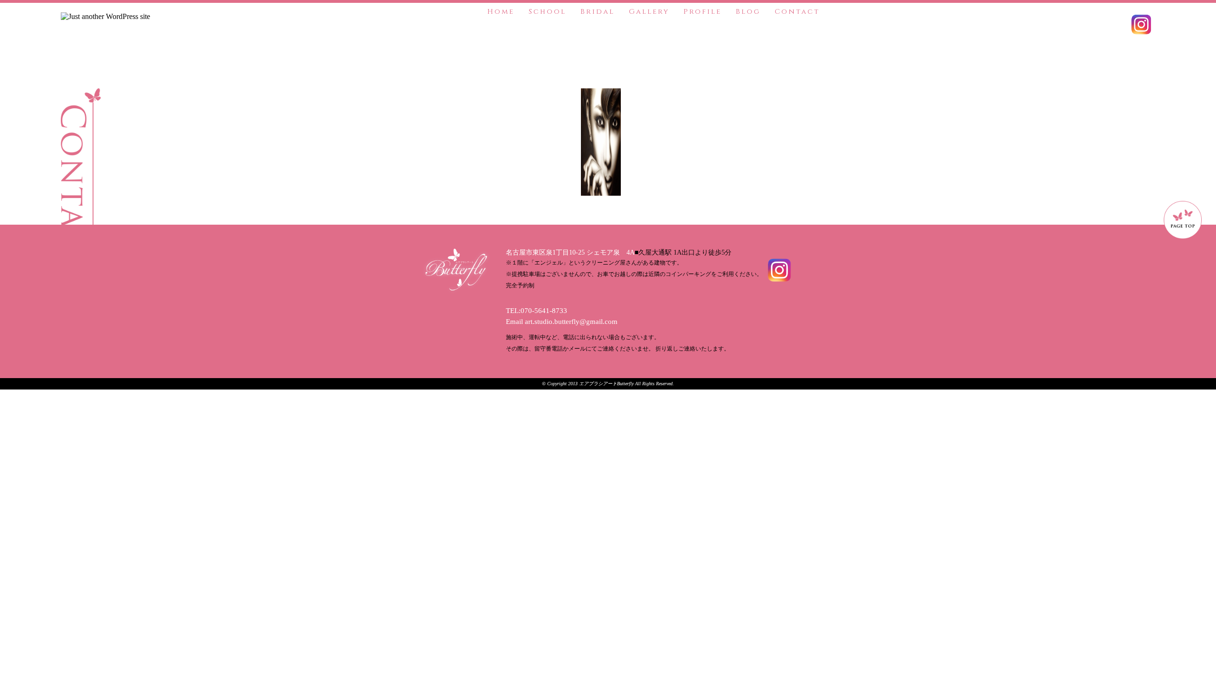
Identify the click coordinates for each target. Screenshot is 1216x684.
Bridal (597, 12)
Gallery (649, 12)
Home (500, 12)
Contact (797, 12)
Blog (748, 12)
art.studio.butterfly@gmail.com (571, 321)
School (547, 12)
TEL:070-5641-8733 (536, 310)
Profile (703, 12)
